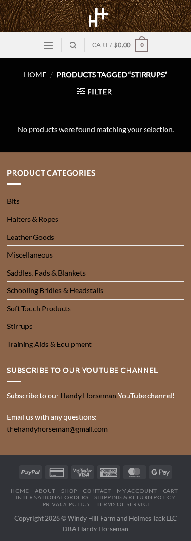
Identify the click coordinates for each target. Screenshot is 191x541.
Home (35, 74)
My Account (137, 490)
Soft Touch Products (39, 308)
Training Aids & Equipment (49, 344)
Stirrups (19, 325)
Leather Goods (30, 237)
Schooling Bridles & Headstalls (55, 290)
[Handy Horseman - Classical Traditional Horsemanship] (95, 16)
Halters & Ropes (32, 218)
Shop (69, 490)
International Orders (52, 497)
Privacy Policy (67, 504)
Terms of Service (123, 504)
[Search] (73, 45)
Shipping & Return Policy (134, 497)
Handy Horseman (88, 395)
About (45, 490)
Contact (97, 490)
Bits (13, 200)
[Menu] (48, 45)
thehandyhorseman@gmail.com (57, 428)
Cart (170, 490)
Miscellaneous (30, 254)
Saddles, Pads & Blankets (46, 272)
